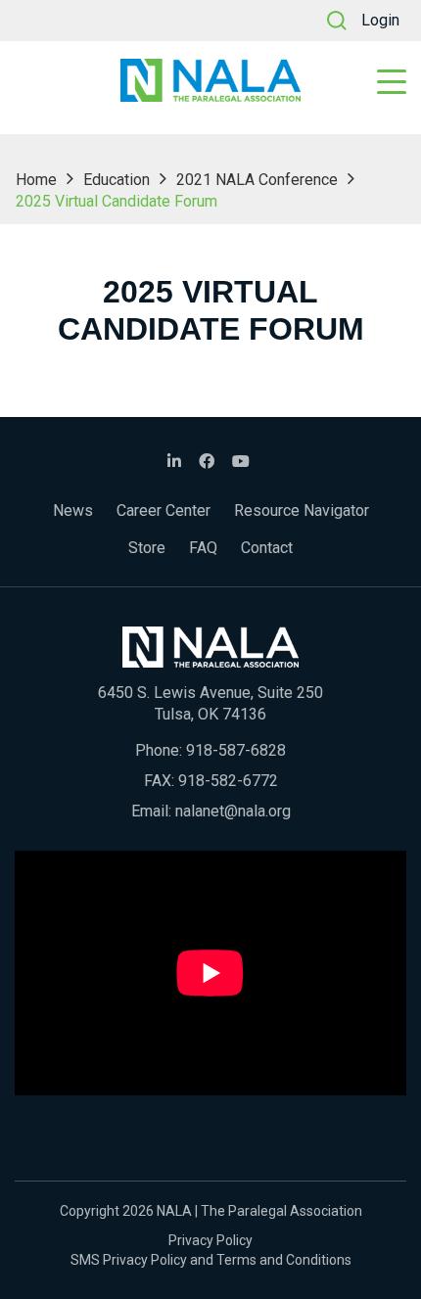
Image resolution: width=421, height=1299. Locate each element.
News (73, 510)
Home (36, 179)
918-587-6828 (236, 750)
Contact (267, 547)
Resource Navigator (301, 510)
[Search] (337, 20)
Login (380, 20)
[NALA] (210, 80)
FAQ (203, 547)
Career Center (163, 510)
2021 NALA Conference (257, 179)
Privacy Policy (210, 1240)
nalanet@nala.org (233, 811)
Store (146, 547)
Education (116, 179)
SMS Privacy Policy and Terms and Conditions (210, 1260)
